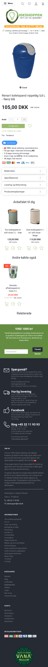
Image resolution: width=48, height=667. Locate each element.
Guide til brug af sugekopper (14, 551)
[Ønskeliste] (29, 4)
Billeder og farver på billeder (14, 543)
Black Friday (8, 556)
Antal (4, 119)
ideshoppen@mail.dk (15, 504)
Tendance (10, 135)
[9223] (7, 248)
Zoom (24, 88)
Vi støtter (7, 559)
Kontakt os (8, 532)
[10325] (29, 248)
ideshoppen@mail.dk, (18, 384)
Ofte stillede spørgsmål (20, 439)
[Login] (36, 4)
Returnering (8, 530)
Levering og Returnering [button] (15, 185)
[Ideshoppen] (24, 16)
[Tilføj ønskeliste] (29, 126)
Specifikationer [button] (11, 178)
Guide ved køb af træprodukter (15, 548)
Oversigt (7, 561)
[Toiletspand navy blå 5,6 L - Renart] (24, 60)
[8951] (7, 304)
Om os (6, 522)
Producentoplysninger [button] (14, 191)
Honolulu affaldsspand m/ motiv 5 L (13, 288)
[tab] (24, 171)
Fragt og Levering (10, 524)
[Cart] (43, 4)
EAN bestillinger (10, 546)
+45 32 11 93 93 (13, 500)
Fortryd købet (9, 535)
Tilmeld (37, 349)
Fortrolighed (8, 538)
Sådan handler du (10, 540)
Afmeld (37, 354)
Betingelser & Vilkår (11, 527)
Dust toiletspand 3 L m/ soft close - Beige (35, 233)
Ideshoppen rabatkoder (12, 553)
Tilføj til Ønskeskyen (11, 142)
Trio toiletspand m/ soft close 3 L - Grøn (13, 231)
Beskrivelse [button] (9, 171)
